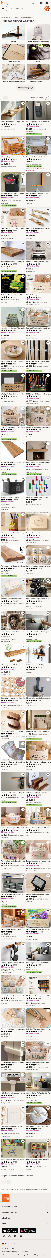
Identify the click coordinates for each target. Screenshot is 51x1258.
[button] (8, 1243)
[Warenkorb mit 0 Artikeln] (47, 3)
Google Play (28, 1230)
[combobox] (25, 8)
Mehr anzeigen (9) (25, 88)
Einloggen (32, 3)
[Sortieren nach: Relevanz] (47, 98)
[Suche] (47, 8)
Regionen (44, 1255)
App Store (10, 1230)
